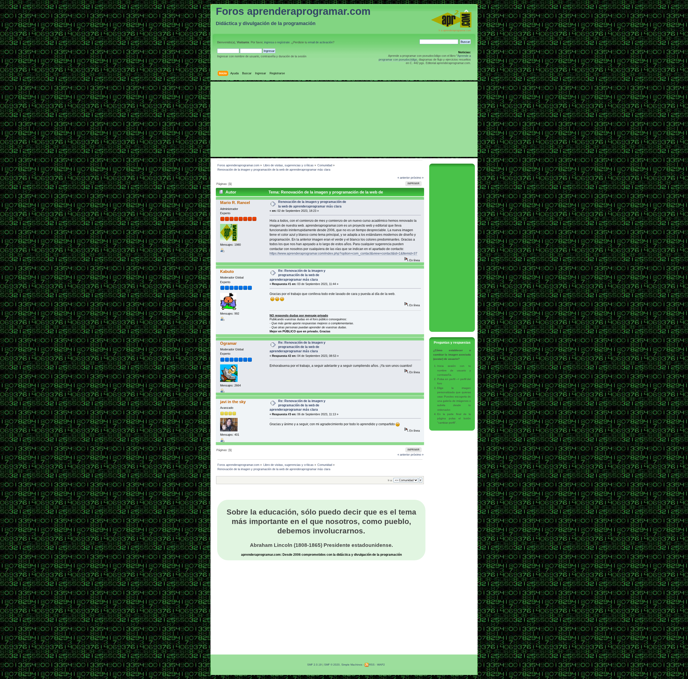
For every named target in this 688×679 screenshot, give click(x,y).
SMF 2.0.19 (314, 664)
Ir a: (390, 480)
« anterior (403, 177)
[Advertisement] (344, 119)
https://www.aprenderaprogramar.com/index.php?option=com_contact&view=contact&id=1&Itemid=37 (343, 253)
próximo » (417, 177)
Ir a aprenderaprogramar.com (455, 30)
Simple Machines (351, 664)
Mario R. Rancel (235, 202)
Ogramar (228, 343)
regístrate (283, 42)
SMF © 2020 (332, 664)
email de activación (320, 42)
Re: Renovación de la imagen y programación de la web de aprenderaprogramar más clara (297, 275)
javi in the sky (233, 401)
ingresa (269, 42)
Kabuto (227, 271)
